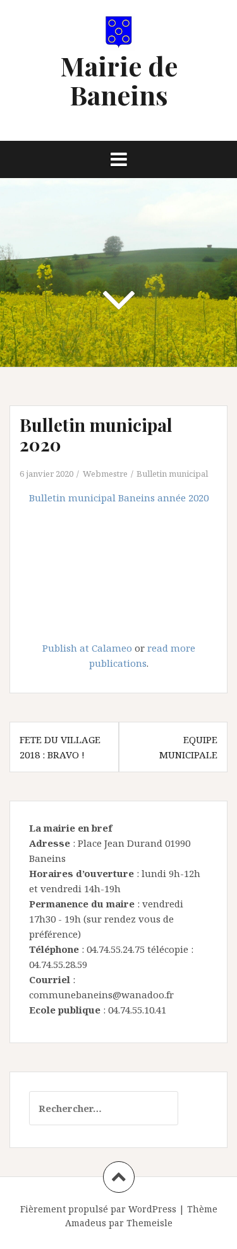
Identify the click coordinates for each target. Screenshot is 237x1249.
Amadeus (85, 1223)
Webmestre (105, 473)
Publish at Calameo (87, 648)
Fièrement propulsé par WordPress (98, 1209)
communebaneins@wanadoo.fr (101, 994)
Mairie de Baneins (119, 80)
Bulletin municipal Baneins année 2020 (119, 497)
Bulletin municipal (172, 473)
